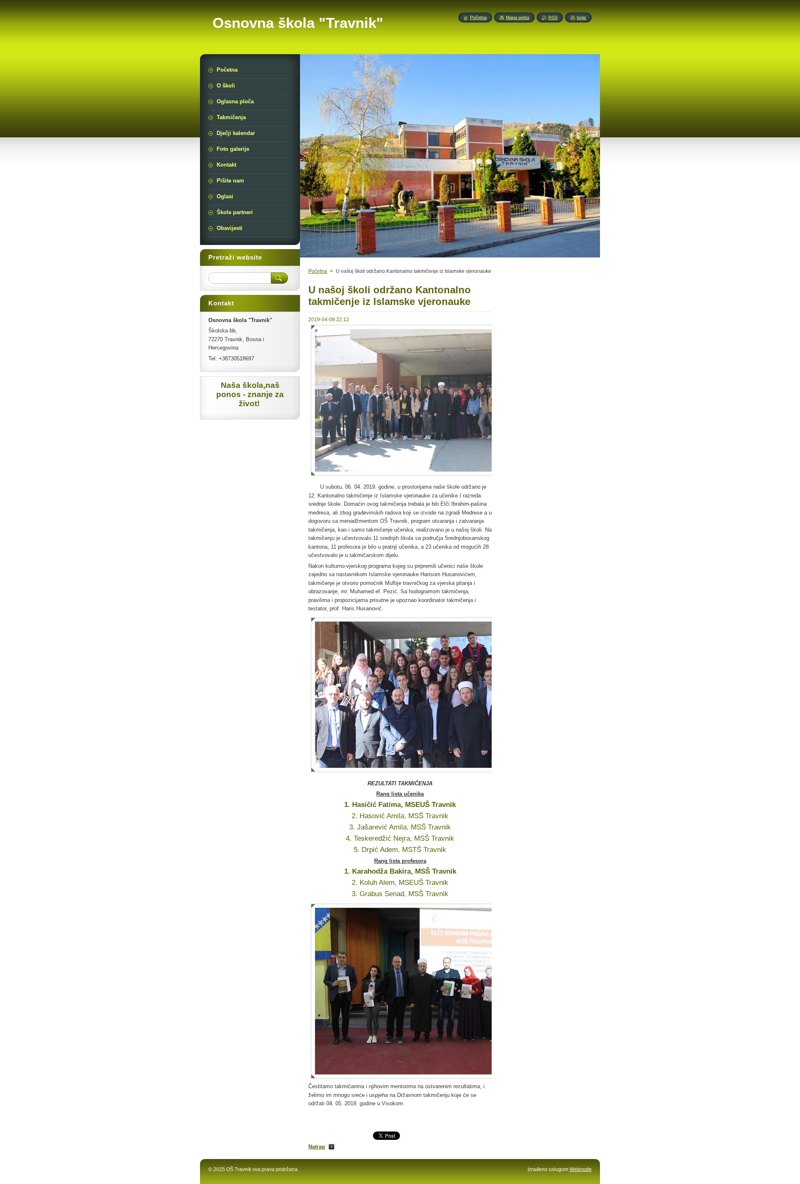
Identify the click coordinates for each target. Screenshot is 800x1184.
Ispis (581, 17)
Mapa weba (517, 17)
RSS (553, 17)
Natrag (316, 1147)
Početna (317, 271)
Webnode (581, 1169)
